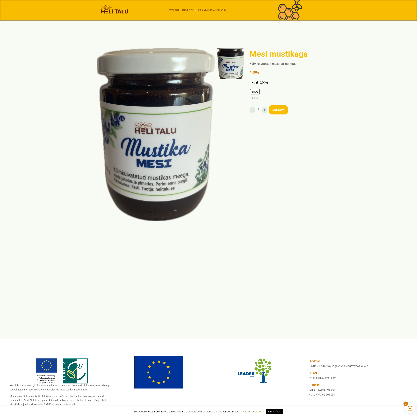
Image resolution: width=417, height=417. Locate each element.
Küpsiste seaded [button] (252, 411)
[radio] (255, 91)
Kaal (255, 82)
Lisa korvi (278, 109)
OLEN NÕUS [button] (274, 411)
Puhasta (254, 97)
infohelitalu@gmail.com (322, 378)
